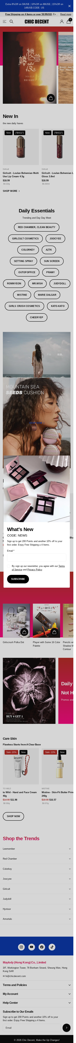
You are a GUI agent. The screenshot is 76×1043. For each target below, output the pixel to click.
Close (66, 459)
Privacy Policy (34, 569)
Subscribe (18, 579)
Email (10, 550)
